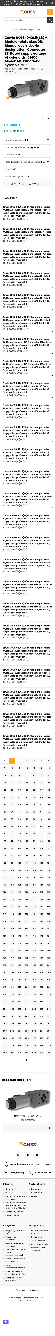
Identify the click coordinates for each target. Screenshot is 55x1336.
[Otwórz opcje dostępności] (6, 1322)
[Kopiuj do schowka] (27, 65)
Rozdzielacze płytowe (28, 29)
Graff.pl (32, 1300)
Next (48, 118)
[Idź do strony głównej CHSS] (27, 1144)
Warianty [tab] (11, 197)
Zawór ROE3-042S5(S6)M (27, 1115)
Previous (43, 118)
